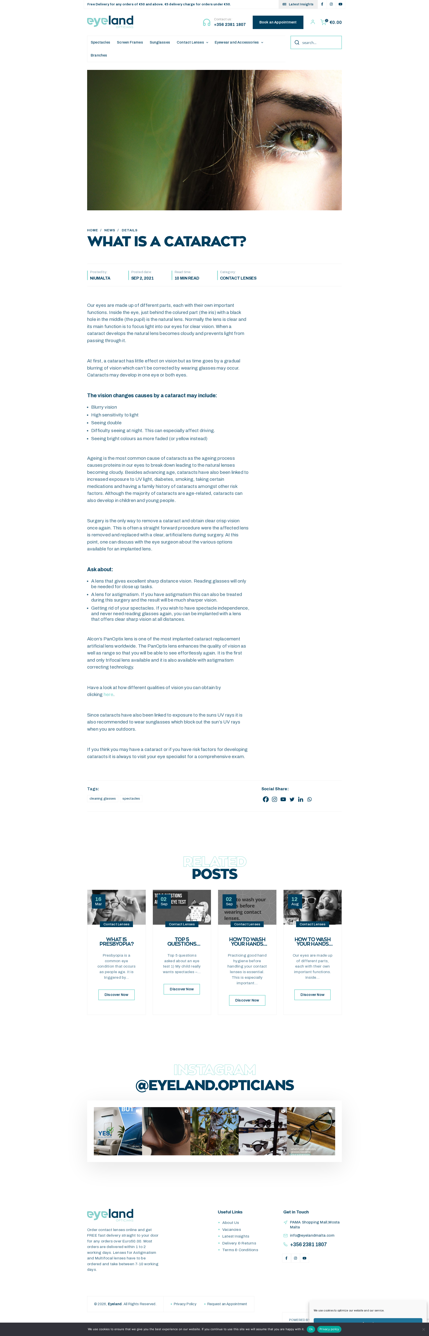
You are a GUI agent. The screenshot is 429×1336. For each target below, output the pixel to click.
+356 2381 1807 (230, 24)
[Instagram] (274, 799)
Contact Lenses (190, 42)
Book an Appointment (278, 22)
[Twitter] (292, 799)
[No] (423, 1329)
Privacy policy (329, 1329)
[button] (118, 1131)
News (109, 230)
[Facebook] (266, 799)
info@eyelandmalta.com (312, 1235)
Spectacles (100, 42)
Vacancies (231, 1229)
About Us (230, 1223)
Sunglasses (160, 42)
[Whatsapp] (309, 799)
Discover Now (116, 995)
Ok (311, 1329)
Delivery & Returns (239, 1243)
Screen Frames (130, 42)
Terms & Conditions (240, 1250)
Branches (99, 55)
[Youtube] (283, 799)
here (108, 694)
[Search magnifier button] (295, 42)
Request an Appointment (227, 1304)
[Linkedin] (301, 799)
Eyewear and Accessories (237, 42)
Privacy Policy (185, 1304)
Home (92, 230)
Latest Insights (300, 4)
